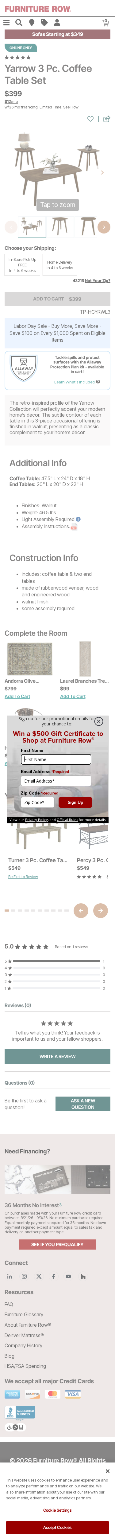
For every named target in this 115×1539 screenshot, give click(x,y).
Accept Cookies (57, 1527)
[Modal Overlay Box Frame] (58, 769)
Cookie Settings (57, 1510)
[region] (57, 1500)
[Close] (107, 1471)
